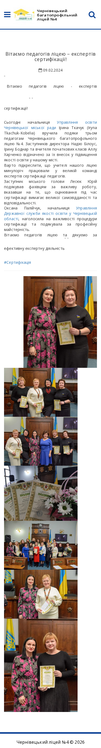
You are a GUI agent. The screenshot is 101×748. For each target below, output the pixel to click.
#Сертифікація (17, 262)
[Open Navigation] (7, 15)
